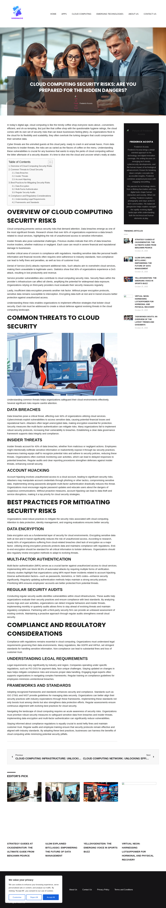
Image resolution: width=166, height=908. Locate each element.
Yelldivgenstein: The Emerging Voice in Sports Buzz (146, 280)
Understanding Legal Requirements (30, 199)
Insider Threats (21, 176)
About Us (134, 14)
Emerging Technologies (109, 14)
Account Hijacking (23, 179)
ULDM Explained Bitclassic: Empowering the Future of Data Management (143, 263)
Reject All (34, 897)
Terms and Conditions (124, 889)
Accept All (51, 897)
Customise (17, 897)
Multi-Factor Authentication (26, 189)
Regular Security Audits (25, 192)
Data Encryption (22, 186)
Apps (64, 14)
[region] (33, 889)
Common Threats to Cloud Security (27, 169)
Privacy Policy (103, 889)
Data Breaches (21, 173)
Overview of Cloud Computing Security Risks (31, 166)
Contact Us (150, 14)
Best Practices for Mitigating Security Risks (30, 182)
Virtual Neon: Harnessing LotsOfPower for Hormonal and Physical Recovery (144, 301)
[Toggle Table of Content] (49, 162)
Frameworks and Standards (27, 202)
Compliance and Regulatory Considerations (31, 196)
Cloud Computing (81, 14)
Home (53, 14)
